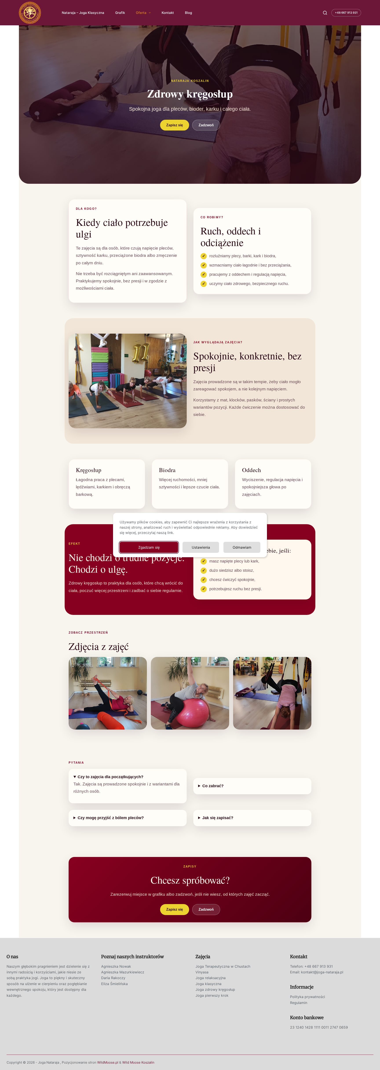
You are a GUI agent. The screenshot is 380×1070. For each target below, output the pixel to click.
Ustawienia (201, 547)
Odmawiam (242, 547)
